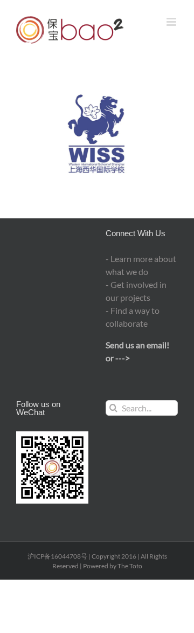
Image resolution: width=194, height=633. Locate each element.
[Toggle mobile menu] (172, 21)
